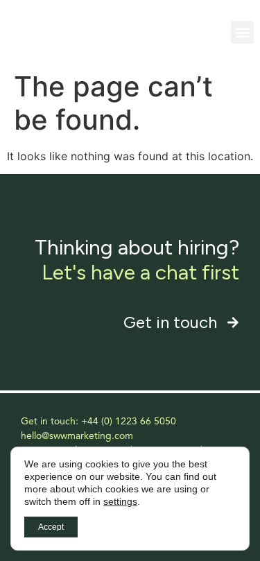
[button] (242, 32)
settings (120, 501)
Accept (51, 527)
